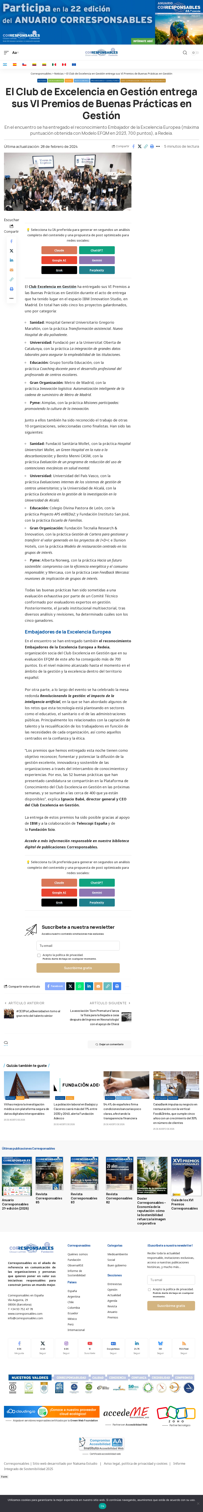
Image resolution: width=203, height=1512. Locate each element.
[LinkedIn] (136, 1348)
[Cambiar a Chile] (24, 64)
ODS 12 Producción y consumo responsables (143, 80)
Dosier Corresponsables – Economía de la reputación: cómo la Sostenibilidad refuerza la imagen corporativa (151, 1210)
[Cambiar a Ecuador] (44, 64)
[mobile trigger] (7, 52)
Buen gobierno (82, 80)
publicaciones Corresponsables (69, 847)
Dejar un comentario (111, 1044)
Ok (102, 1506)
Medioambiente (56, 80)
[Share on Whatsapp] (80, 986)
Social (69, 80)
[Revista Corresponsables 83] (84, 1173)
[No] (198, 1503)
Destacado (161, 1098)
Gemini (97, 260)
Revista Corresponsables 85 (49, 1198)
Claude (59, 250)
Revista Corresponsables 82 (119, 1198)
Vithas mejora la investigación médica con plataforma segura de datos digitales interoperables (26, 1108)
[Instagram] (66, 1348)
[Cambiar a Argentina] (5, 64)
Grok (59, 270)
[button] (145, 146)
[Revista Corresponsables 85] (49, 1173)
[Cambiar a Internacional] (74, 64)
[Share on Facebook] (133, 146)
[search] (185, 52)
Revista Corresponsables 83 (84, 1198)
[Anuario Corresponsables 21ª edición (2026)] (17, 1176)
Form (4, 1476)
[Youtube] (90, 1348)
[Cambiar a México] (54, 64)
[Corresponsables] (101, 52)
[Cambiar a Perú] (64, 64)
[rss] (183, 1348)
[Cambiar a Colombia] (34, 64)
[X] (43, 1348)
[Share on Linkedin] (11, 260)
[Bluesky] (160, 1348)
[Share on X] (139, 146)
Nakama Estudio (85, 1463)
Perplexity (97, 270)
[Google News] (113, 1348)
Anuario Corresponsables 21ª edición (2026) (15, 1204)
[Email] (11, 270)
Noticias (42, 80)
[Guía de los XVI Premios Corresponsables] (186, 1176)
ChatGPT (97, 250)
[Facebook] (19, 1348)
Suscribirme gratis (78, 968)
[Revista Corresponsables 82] (119, 1173)
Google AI (59, 260)
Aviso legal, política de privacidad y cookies (136, 1463)
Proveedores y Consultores (105, 80)
